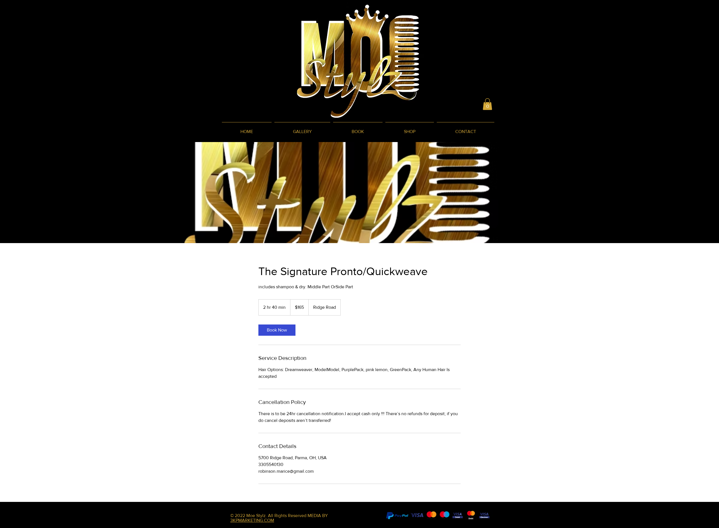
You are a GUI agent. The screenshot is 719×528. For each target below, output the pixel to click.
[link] (276, 330)
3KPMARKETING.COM (252, 520)
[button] (487, 104)
